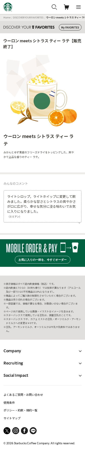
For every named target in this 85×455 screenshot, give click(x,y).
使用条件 (9, 402)
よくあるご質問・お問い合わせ (23, 395)
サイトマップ (11, 418)
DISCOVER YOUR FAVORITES (28, 17)
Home (6, 17)
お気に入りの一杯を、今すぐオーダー (43, 259)
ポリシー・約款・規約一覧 (20, 410)
